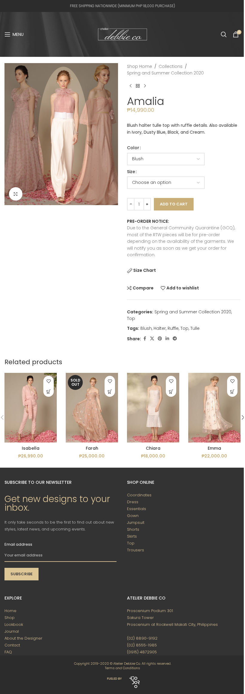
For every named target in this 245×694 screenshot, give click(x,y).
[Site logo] (122, 34)
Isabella (30, 448)
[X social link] (152, 339)
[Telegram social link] (175, 339)
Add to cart (174, 204)
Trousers (135, 550)
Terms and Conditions (122, 668)
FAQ (8, 652)
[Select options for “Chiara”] (171, 391)
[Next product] (144, 86)
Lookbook (13, 624)
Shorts (133, 529)
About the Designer (23, 638)
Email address (18, 544)
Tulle (195, 328)
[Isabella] (30, 408)
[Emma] (214, 408)
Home (10, 611)
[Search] (224, 34)
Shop (9, 617)
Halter (160, 328)
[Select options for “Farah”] (110, 391)
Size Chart (144, 270)
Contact (12, 645)
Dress (132, 502)
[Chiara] (153, 408)
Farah (92, 448)
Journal (11, 631)
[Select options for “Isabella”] (48, 391)
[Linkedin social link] (167, 339)
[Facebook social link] (144, 339)
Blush (146, 328)
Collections (171, 66)
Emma (214, 448)
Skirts (132, 536)
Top (131, 318)
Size (131, 172)
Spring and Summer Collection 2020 (165, 73)
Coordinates (139, 495)
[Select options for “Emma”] (232, 391)
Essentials (136, 509)
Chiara (153, 448)
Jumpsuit (135, 522)
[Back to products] (137, 86)
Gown (133, 515)
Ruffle (173, 328)
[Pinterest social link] (160, 339)
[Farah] (92, 408)
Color (133, 148)
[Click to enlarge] (15, 194)
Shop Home (139, 66)
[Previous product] (130, 86)
